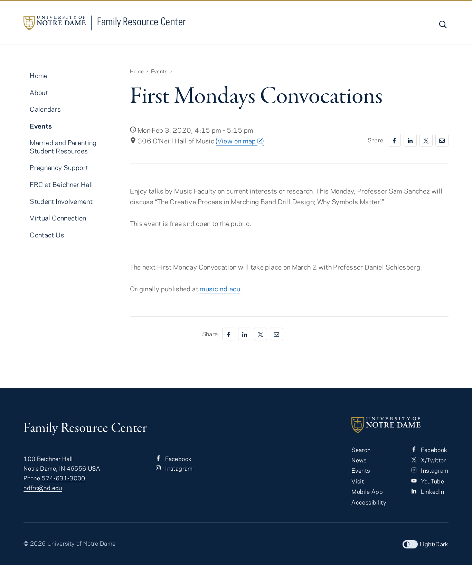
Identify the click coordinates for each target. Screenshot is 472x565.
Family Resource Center (141, 21)
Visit (357, 481)
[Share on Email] (442, 140)
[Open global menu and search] (442, 24)
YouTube (431, 481)
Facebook (177, 458)
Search (360, 449)
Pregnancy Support (59, 167)
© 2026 (34, 543)
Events (159, 71)
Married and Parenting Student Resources (63, 146)
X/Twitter (432, 460)
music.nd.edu (220, 288)
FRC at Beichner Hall (61, 184)
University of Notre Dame (81, 543)
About (39, 92)
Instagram (178, 468)
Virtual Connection (58, 218)
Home (137, 71)
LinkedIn (431, 491)
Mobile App (367, 491)
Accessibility (368, 502)
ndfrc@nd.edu (42, 487)
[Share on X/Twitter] (426, 140)
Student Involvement (61, 201)
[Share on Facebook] (394, 140)
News (358, 460)
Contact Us (47, 234)
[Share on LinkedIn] (410, 140)
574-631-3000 (63, 478)
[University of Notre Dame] (399, 425)
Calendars (45, 109)
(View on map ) (240, 140)
